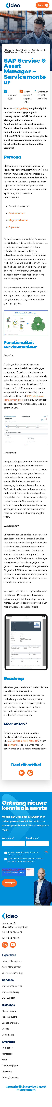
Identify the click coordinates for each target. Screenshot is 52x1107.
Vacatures (7, 1071)
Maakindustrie (9, 1010)
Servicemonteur (17, 213)
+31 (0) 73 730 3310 (12, 931)
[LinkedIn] (5, 945)
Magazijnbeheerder (18, 220)
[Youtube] (13, 945)
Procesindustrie (9, 1016)
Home (8, 50)
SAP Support (8, 997)
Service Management (12, 960)
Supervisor (14, 227)
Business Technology (12, 972)
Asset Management (11, 966)
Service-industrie (10, 1022)
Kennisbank (21, 50)
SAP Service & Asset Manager (23, 740)
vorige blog (22, 108)
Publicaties (7, 1047)
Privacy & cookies (10, 1077)
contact (12, 744)
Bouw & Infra (8, 1034)
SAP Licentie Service (12, 985)
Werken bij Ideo (10, 1065)
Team (4, 1059)
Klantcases (7, 1053)
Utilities (5, 1028)
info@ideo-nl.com (11, 937)
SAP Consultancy (10, 991)
